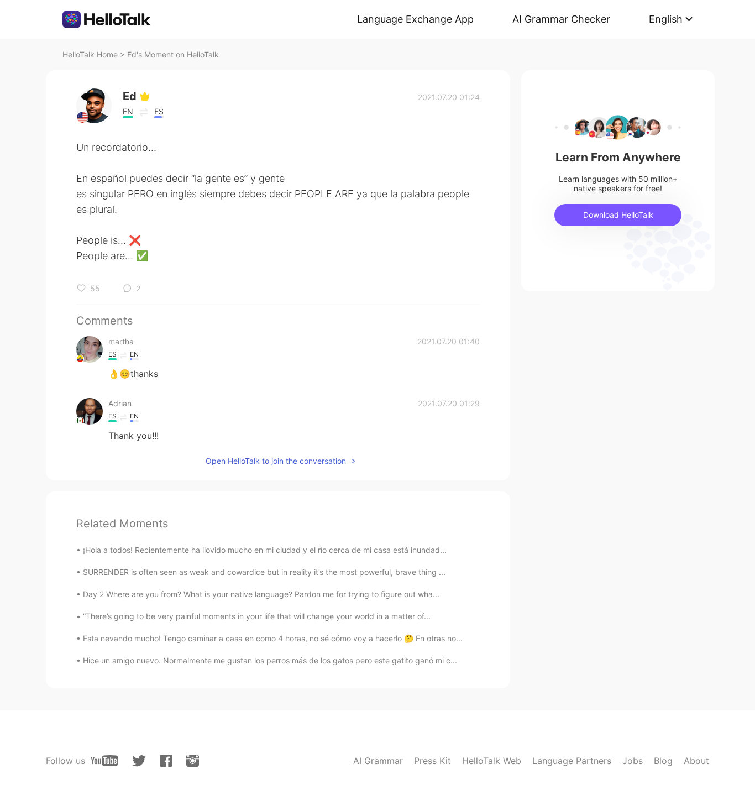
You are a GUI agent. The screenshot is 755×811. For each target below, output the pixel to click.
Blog (663, 760)
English (666, 19)
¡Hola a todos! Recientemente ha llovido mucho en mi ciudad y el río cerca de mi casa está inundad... (265, 549)
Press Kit (432, 760)
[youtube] (104, 760)
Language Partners (571, 760)
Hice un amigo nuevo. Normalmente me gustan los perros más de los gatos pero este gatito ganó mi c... (270, 660)
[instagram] (192, 761)
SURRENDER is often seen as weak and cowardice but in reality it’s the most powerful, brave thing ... (264, 572)
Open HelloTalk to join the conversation (276, 460)
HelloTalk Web (491, 760)
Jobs (632, 760)
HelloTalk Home (90, 54)
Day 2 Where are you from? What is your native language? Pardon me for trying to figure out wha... (261, 594)
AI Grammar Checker (561, 19)
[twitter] (139, 761)
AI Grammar (378, 760)
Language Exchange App (415, 19)
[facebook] (166, 761)
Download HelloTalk (618, 214)
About (696, 760)
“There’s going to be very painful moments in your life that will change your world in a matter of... (257, 616)
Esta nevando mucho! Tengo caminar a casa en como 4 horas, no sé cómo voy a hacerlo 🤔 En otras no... (273, 638)
